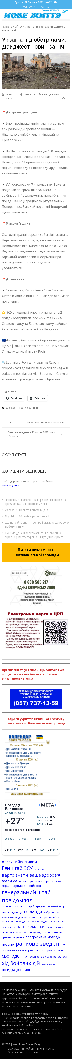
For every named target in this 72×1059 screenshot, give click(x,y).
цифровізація (48, 964)
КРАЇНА (54, 94)
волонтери (26, 881)
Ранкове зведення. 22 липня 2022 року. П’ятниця (31, 434)
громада (33, 911)
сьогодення (15, 956)
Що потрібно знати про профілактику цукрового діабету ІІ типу (37, 524)
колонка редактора (41, 921)
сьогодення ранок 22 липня (22, 408)
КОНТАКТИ (29, 6)
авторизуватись (12, 485)
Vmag (37, 1044)
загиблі (54, 917)
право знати (53, 932)
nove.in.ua (11, 94)
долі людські (9, 917)
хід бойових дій (21, 963)
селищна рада (25, 950)
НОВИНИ (7, 98)
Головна (7, 26)
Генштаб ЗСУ (17, 868)
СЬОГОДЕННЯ (16, 1048)
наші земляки (31, 926)
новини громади (54, 927)
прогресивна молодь (42, 937)
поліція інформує (32, 932)
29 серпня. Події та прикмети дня (26, 510)
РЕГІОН (40, 1048)
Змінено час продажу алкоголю (45, 422)
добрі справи (51, 912)
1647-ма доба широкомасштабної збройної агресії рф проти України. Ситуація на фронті (34, 535)
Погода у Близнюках (14, 807)
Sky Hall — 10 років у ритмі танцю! (27, 516)
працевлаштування (13, 937)
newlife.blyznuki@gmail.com (18, 1025)
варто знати (15, 875)
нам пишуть (8, 927)
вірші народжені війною (21, 885)
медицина (58, 921)
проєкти (8, 944)
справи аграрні (54, 950)
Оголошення (15, 1052)
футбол (62, 956)
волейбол (10, 881)
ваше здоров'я (45, 875)
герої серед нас (37, 906)
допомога (24, 917)
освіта (7, 932)
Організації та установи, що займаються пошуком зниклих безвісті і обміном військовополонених (33, 674)
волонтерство (44, 881)
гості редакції (12, 912)
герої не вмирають (14, 906)
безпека (39, 869)
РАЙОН (30, 1048)
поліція (17, 932)
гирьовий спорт (56, 906)
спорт (39, 950)
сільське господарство (42, 956)
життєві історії (39, 917)
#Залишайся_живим (19, 861)
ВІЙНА (18, 26)
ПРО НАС (44, 6)
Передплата (31, 1052)
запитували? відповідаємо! (16, 921)
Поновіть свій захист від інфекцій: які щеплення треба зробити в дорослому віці (36, 502)
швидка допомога (17, 969)
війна (58, 881)
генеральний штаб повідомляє (26, 896)
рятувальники (9, 950)
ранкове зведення (41, 943)
